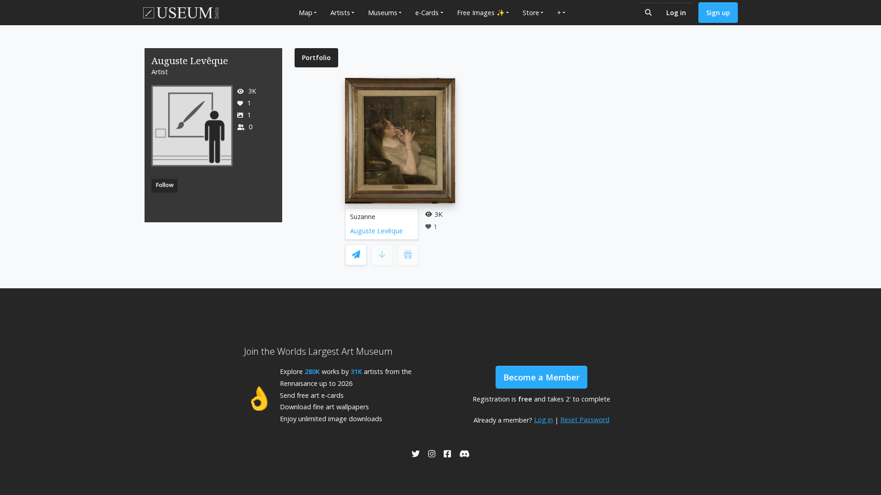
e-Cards (427, 12)
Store (531, 12)
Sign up (718, 12)
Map (305, 12)
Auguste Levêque (376, 230)
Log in (676, 12)
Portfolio (316, 57)
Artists (340, 12)
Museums (382, 12)
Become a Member (541, 377)
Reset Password (584, 419)
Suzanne (362, 216)
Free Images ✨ (481, 12)
